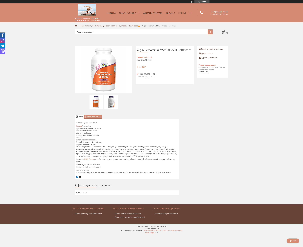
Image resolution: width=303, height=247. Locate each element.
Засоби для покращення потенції (128, 214)
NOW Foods (89, 159)
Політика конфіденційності (172, 231)
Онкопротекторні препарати (166, 214)
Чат (294, 241)
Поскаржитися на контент (153, 231)
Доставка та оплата (152, 13)
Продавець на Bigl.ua (151, 228)
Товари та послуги (128, 13)
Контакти (170, 13)
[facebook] (77, 177)
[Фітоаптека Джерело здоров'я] (87, 9)
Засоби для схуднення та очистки (88, 214)
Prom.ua (163, 226)
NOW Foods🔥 (134, 26)
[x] (80, 177)
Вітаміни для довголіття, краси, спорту (111, 26)
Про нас (182, 13)
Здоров (79, 126)
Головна (111, 13)
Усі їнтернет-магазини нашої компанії (130, 217)
